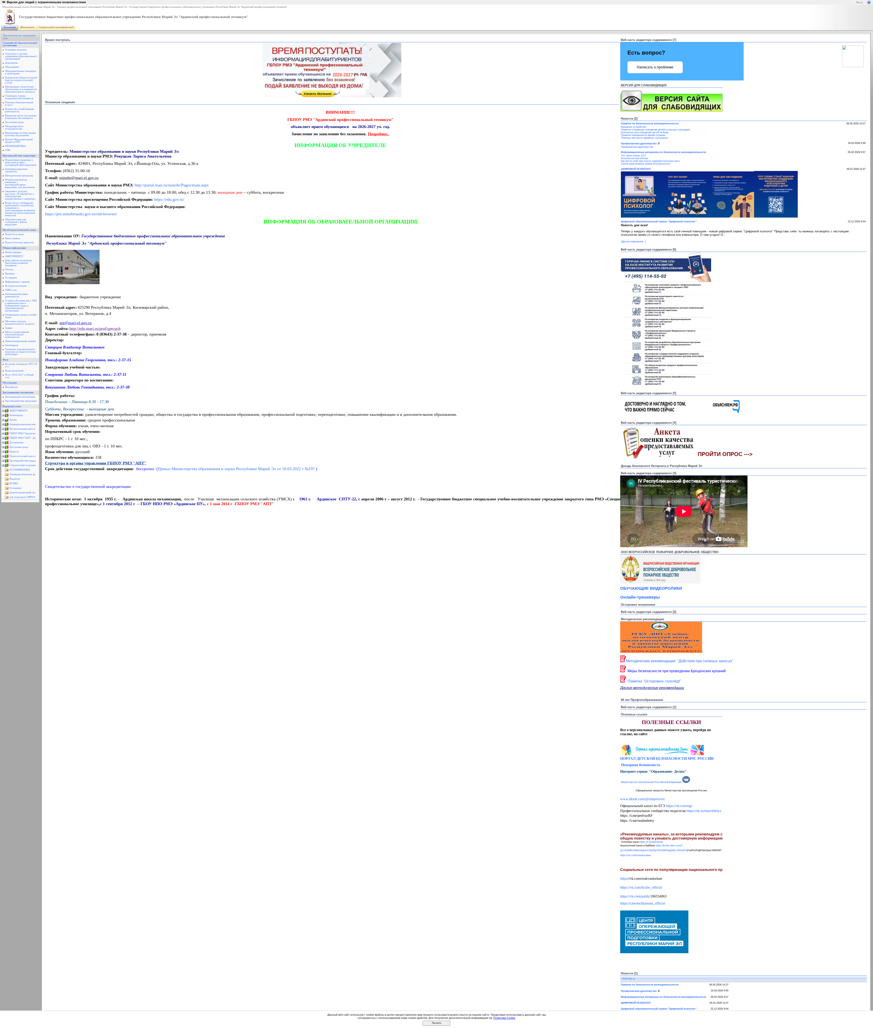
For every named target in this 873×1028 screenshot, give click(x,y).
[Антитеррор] (6, 416)
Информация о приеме (17, 282)
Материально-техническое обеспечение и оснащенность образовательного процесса (21, 89)
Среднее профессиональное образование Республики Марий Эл (92, 7)
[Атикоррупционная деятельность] (6, 425)
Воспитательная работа (22, 429)
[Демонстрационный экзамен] (6, 493)
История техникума (16, 286)
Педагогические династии (19, 242)
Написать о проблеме (655, 67)
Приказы (9, 273)
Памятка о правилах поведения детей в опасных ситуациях (655, 129)
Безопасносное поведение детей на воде (644, 132)
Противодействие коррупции (19, 155)
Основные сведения (15, 49)
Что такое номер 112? (633, 155)
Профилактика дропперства (639, 143)
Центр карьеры (13, 252)
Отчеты (9, 269)
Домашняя (9, 27)
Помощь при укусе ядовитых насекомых (644, 137)
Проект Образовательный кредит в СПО (19, 140)
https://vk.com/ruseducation (635, 855)
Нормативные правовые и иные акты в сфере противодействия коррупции (20, 162)
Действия (627, 978)
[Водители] (6, 480)
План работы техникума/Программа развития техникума (18, 263)
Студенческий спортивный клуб (56, 27)
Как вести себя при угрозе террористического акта (650, 161)
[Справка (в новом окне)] (869, 2)
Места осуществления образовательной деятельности (17, 334)
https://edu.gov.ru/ (169, 199)
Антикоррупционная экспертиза (16, 170)
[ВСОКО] (6, 484)
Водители (15, 479)
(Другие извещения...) (633, 241)
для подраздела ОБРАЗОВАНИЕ (27, 497)
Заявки (8, 328)
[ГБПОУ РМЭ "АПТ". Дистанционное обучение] (6, 439)
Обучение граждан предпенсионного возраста (20, 322)
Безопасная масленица (634, 158)
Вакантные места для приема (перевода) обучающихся (20, 116)
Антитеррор (11, 345)
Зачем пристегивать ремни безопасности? (645, 163)
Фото (5, 360)
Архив (13, 420)
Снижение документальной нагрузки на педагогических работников (20, 352)
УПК (7, 150)
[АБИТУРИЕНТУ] (6, 412)
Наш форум (11, 387)
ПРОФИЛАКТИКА (15, 146)
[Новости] (6, 452)
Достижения (16, 442)
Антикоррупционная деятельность (16, 295)
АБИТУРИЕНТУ (14, 256)
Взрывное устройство (633, 126)
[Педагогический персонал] (6, 457)
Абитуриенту (27, 27)
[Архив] (6, 421)
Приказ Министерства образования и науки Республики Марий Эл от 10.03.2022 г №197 (237, 468)
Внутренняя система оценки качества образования (20, 134)
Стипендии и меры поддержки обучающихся (19, 97)
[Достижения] (6, 443)
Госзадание (11, 277)
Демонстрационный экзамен (20, 341)
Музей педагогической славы (19, 230)
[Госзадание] (6, 489)
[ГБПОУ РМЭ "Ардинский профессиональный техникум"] (6, 434)
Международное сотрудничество (14, 127)
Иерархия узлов (12, 406)
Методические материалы (19, 175)
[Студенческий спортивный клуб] (6, 466)
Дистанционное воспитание (18, 392)
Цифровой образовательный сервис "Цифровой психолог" (659, 221)
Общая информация (14, 248)
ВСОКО (14, 483)
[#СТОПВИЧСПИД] (6, 471)
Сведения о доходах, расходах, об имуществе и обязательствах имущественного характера (20, 195)
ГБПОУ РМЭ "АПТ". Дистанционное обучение (35, 438)
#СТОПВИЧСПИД (20, 470)
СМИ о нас (11, 290)
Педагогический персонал (24, 456)
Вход (859, 2)
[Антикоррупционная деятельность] (6, 475)
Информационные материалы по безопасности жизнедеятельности (663, 152)
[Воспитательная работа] (6, 430)
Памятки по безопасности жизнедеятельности (650, 123)
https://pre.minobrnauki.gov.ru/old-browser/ (81, 214)
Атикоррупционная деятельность (27, 424)
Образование (12, 67)
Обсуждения (10, 382)
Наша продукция (14, 370)
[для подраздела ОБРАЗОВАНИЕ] (6, 498)
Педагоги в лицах (14, 234)
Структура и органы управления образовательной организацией (21, 56)
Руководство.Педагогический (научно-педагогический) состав (21, 80)
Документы (11, 63)
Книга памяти (12, 238)
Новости (14, 451)
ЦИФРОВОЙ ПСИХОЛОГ (636, 169)
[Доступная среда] (6, 448)
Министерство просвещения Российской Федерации (651, 782)
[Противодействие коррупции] (6, 462)
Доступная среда (14, 122)
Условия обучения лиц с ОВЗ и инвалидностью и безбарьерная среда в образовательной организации (21, 305)
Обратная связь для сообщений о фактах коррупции (16, 222)
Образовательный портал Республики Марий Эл (28, 7)
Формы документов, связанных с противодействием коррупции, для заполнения (20, 183)
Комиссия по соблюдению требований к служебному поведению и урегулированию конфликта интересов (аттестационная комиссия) (20, 209)
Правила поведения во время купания (643, 135)
